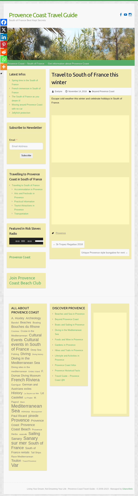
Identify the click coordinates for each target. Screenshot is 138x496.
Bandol (15, 322)
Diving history (37, 354)
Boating (37, 322)
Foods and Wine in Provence (69, 339)
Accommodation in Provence (28, 189)
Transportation (21, 213)
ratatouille (23, 434)
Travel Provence (29, 461)
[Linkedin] (3, 37)
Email (12, 140)
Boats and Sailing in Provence (69, 324)
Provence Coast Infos (65, 365)
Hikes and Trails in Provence (69, 350)
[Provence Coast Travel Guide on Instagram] (130, 14)
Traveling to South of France (26, 185)
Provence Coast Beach (23, 427)
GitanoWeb (127, 489)
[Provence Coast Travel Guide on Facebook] (120, 14)
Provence (61, 233)
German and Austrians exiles (24, 386)
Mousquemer (36, 412)
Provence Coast (19, 257)
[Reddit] (3, 52)
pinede (33, 416)
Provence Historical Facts (67, 370)
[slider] (38, 241)
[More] (3, 66)
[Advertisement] (90, 138)
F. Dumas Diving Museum (27, 373)
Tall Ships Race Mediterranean (26, 454)
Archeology (33, 318)
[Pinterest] (3, 44)
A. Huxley (17, 318)
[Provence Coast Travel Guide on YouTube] (125, 14)
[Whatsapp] (3, 59)
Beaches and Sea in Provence (69, 314)
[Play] (13, 241)
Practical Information (24, 201)
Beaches (25, 322)
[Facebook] (3, 22)
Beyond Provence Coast (103, 91)
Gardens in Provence (65, 345)
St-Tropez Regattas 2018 (68, 244)
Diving (26, 354)
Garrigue (16, 384)
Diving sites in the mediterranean (20, 369)
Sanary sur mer (24, 441)
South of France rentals (23, 450)
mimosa (25, 411)
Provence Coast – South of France (25, 63)
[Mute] (34, 241)
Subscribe (26, 155)
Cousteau (15, 331)
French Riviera (25, 379)
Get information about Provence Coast (68, 63)
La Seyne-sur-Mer (31, 393)
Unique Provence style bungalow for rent (104, 252)
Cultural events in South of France (26, 344)
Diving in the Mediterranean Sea (25, 360)
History (17, 393)
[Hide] (1, 73)
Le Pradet (28, 398)
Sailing (34, 433)
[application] (26, 241)
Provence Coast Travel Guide (43, 14)
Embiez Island (34, 371)
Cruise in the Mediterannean (22, 333)
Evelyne (58, 91)
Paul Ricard (19, 416)
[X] (3, 29)
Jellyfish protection (21, 113)
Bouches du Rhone (25, 326)
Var (15, 465)
